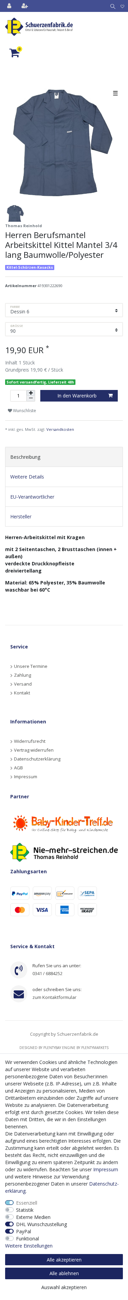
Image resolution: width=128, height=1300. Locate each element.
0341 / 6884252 (47, 973)
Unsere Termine (30, 666)
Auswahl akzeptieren (64, 1287)
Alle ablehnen (64, 1273)
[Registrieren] (25, 6)
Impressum (25, 776)
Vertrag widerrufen (34, 750)
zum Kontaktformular (54, 997)
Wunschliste (24, 410)
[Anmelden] (9, 6)
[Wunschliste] (122, 6)
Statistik (24, 1210)
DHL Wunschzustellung (41, 1224)
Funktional (27, 1238)
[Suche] (111, 6)
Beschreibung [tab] (25, 457)
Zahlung (22, 675)
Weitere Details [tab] (27, 476)
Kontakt (22, 693)
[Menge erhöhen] (31, 393)
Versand (23, 684)
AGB (18, 768)
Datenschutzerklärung (37, 759)
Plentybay (52, 1047)
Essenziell (26, 1203)
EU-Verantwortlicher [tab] (32, 497)
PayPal (23, 1231)
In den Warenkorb (77, 395)
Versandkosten (60, 429)
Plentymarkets (95, 1047)
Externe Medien (33, 1217)
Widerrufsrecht (29, 741)
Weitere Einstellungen (29, 1245)
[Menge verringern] (31, 398)
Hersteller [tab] (20, 516)
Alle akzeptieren (64, 1259)
